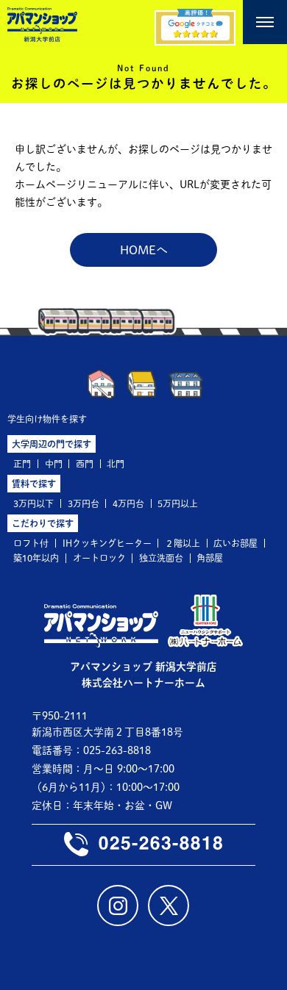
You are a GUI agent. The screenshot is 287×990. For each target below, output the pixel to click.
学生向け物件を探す (47, 419)
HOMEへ (144, 250)
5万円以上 (177, 503)
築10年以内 (36, 557)
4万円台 (128, 503)
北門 (115, 463)
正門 (22, 463)
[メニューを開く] (265, 22)
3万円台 (83, 503)
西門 (84, 463)
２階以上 (182, 543)
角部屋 (209, 557)
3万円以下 (33, 503)
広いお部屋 (235, 543)
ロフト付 (31, 543)
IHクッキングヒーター (107, 543)
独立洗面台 (161, 557)
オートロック (99, 557)
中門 (54, 463)
